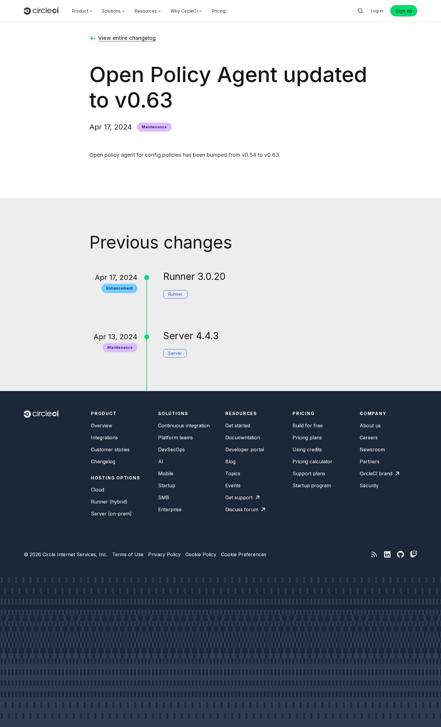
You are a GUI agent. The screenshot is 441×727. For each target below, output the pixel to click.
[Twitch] (413, 554)
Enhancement (119, 288)
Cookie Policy (200, 554)
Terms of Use (127, 554)
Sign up (403, 11)
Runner (175, 294)
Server (175, 353)
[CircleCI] (41, 11)
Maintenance (154, 127)
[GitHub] (400, 554)
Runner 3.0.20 (194, 276)
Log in (376, 10)
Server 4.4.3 (191, 336)
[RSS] (374, 554)
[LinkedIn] (387, 554)
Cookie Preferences (243, 554)
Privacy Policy (164, 554)
